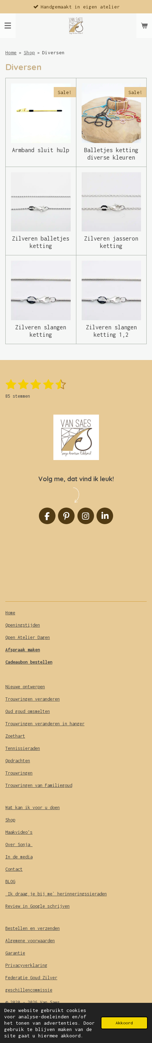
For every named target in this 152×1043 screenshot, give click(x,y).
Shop (29, 52)
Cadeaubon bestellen (28, 662)
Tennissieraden (22, 748)
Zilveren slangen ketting (40, 331)
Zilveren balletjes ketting (40, 242)
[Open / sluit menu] (8, 25)
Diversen (53, 52)
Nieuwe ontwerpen (25, 686)
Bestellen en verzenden (32, 928)
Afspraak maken (22, 649)
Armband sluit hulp (40, 150)
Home (11, 52)
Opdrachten (17, 760)
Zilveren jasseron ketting (111, 242)
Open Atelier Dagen (27, 637)
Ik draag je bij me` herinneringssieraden (56, 893)
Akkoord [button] (124, 1022)
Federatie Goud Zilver (31, 977)
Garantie (15, 953)
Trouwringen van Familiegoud (38, 785)
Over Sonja (19, 844)
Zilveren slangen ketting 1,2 (111, 331)
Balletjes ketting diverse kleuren (111, 154)
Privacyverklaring (26, 965)
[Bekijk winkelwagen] (144, 25)
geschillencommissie (28, 990)
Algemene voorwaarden (30, 940)
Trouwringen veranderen (32, 699)
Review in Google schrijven (37, 906)
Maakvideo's (19, 832)
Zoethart (15, 736)
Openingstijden (22, 625)
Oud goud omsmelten (27, 711)
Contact (14, 869)
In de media (19, 856)
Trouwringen (19, 773)
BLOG (10, 881)
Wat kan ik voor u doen (32, 807)
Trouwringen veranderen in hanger (44, 723)
